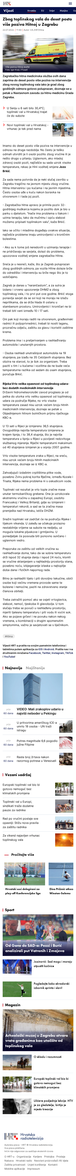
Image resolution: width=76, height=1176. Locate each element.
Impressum (33, 1168)
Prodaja (60, 1156)
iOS (40, 649)
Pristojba (49, 1156)
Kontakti (52, 1164)
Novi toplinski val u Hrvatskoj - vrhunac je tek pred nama (27, 127)
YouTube (8, 656)
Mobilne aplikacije (14, 1168)
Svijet (51, 10)
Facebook (34, 652)
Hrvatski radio (24, 1160)
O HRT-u (9, 1156)
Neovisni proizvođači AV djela (51, 1160)
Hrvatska (31, 10)
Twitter (46, 652)
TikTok (69, 652)
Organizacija (24, 1156)
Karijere (37, 1156)
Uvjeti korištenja (37, 1164)
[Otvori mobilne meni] (70, 3)
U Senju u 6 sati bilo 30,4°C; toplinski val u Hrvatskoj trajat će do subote (27, 111)
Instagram (57, 652)
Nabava (9, 1160)
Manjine (64, 10)
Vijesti (9, 10)
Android (49, 649)
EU (42, 10)
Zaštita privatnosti (14, 1164)
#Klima (9, 636)
